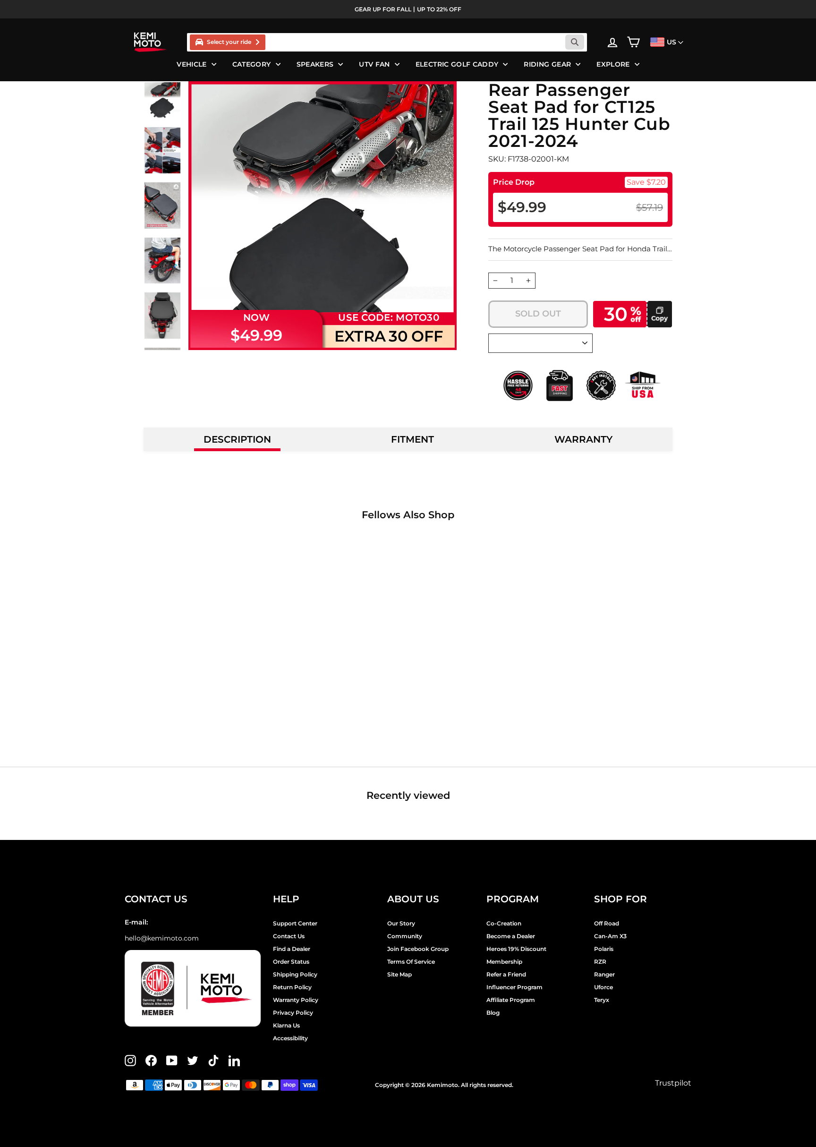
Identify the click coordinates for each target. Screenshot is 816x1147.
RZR (600, 961)
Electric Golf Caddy (457, 64)
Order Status (291, 961)
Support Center (295, 923)
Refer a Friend (506, 974)
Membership (504, 961)
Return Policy (292, 987)
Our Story (401, 923)
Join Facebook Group (418, 948)
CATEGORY (251, 64)
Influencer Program (514, 987)
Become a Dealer (510, 936)
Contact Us (289, 936)
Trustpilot (673, 1083)
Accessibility (290, 1038)
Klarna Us (286, 1025)
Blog (493, 1012)
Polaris (603, 948)
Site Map (399, 974)
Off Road (606, 923)
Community (404, 936)
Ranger (604, 974)
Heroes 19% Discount (516, 948)
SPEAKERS (315, 64)
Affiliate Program (510, 999)
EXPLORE (612, 64)
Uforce (603, 987)
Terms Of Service (411, 961)
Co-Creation (503, 923)
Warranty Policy (295, 999)
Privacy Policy (293, 1012)
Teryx (601, 999)
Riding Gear (547, 64)
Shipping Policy (295, 974)
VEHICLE (191, 64)
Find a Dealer (291, 948)
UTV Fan (374, 64)
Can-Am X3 (610, 936)
